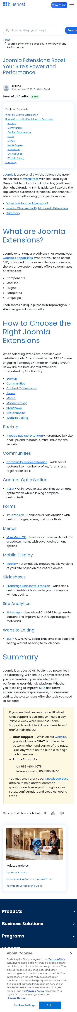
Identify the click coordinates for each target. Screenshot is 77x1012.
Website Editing (16, 158)
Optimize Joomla (16, 872)
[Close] (71, 953)
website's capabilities (18, 258)
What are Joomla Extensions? (21, 114)
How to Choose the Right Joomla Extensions (29, 119)
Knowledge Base (56, 779)
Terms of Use (56, 959)
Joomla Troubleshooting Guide (24, 886)
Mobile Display (15, 145)
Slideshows (14, 149)
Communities (15, 127)
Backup (12, 123)
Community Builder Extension (26, 462)
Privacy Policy (35, 991)
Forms (11, 136)
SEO (42, 688)
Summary (10, 162)
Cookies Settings (24, 1005)
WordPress (30, 179)
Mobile (11, 564)
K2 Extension (15, 515)
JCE (9, 639)
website (60, 737)
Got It (50, 1005)
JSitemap (13, 612)
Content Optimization (19, 132)
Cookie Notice (17, 998)
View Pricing (59, 5)
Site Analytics (15, 153)
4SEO (10, 489)
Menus (11, 140)
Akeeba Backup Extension (24, 436)
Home (6, 40)
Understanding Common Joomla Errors (29, 879)
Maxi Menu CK (16, 537)
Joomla (8, 174)
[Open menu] (71, 4)
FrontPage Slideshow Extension (28, 586)
